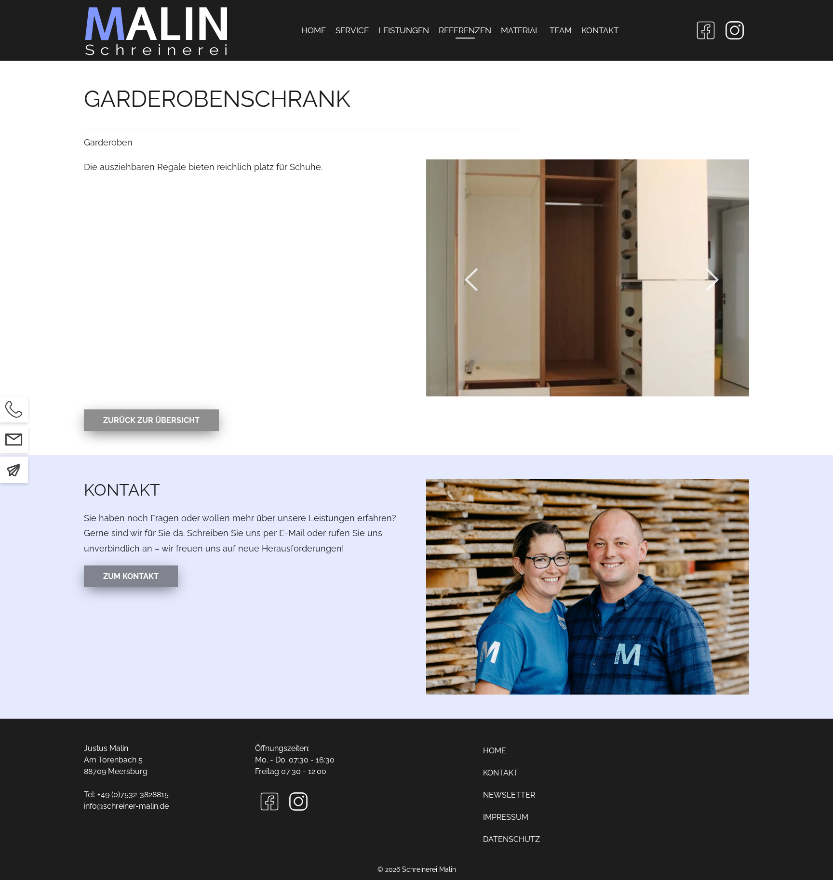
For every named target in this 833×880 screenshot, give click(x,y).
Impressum (505, 817)
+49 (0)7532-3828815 (133, 794)
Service (352, 30)
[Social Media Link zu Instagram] (734, 30)
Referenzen (465, 30)
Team (561, 30)
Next (715, 279)
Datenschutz (511, 839)
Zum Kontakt (131, 576)
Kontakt (599, 30)
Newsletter (509, 795)
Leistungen (403, 30)
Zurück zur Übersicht (151, 420)
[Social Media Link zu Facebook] (705, 30)
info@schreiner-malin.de (126, 806)
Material (520, 30)
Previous (474, 279)
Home (313, 30)
